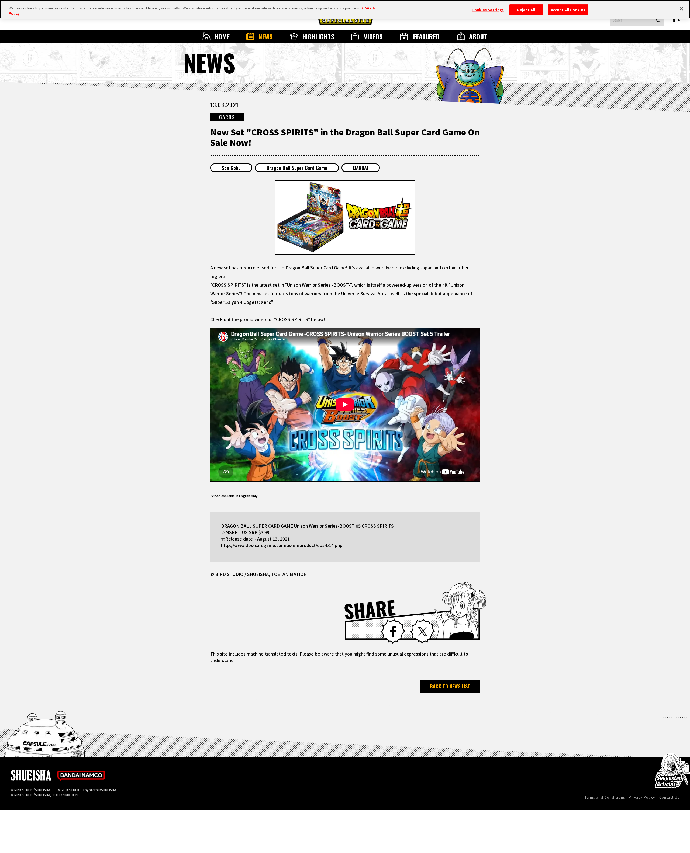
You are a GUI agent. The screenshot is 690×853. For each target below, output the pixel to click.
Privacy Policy (642, 797)
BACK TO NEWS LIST (450, 686)
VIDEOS (373, 36)
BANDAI (360, 167)
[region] (345, 9)
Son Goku (231, 167)
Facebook (393, 631)
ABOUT (478, 36)
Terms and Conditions (605, 797)
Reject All (526, 9)
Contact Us (669, 797)
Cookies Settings (488, 9)
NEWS (265, 36)
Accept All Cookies (568, 9)
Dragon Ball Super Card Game (297, 167)
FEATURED (426, 36)
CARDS (227, 116)
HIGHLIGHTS (318, 36)
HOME (222, 36)
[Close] (681, 9)
